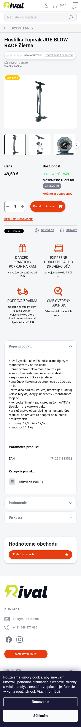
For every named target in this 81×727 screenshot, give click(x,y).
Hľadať (71, 17)
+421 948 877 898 (25, 627)
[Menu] (75, 5)
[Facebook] (8, 638)
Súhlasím (40, 716)
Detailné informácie (18, 219)
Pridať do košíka (44, 206)
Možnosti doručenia (57, 193)
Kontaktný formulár (25, 654)
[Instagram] (19, 638)
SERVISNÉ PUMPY (31, 481)
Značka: (13, 66)
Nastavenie (40, 702)
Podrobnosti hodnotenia (59, 55)
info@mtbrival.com (26, 619)
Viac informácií (48, 691)
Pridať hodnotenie (23, 554)
